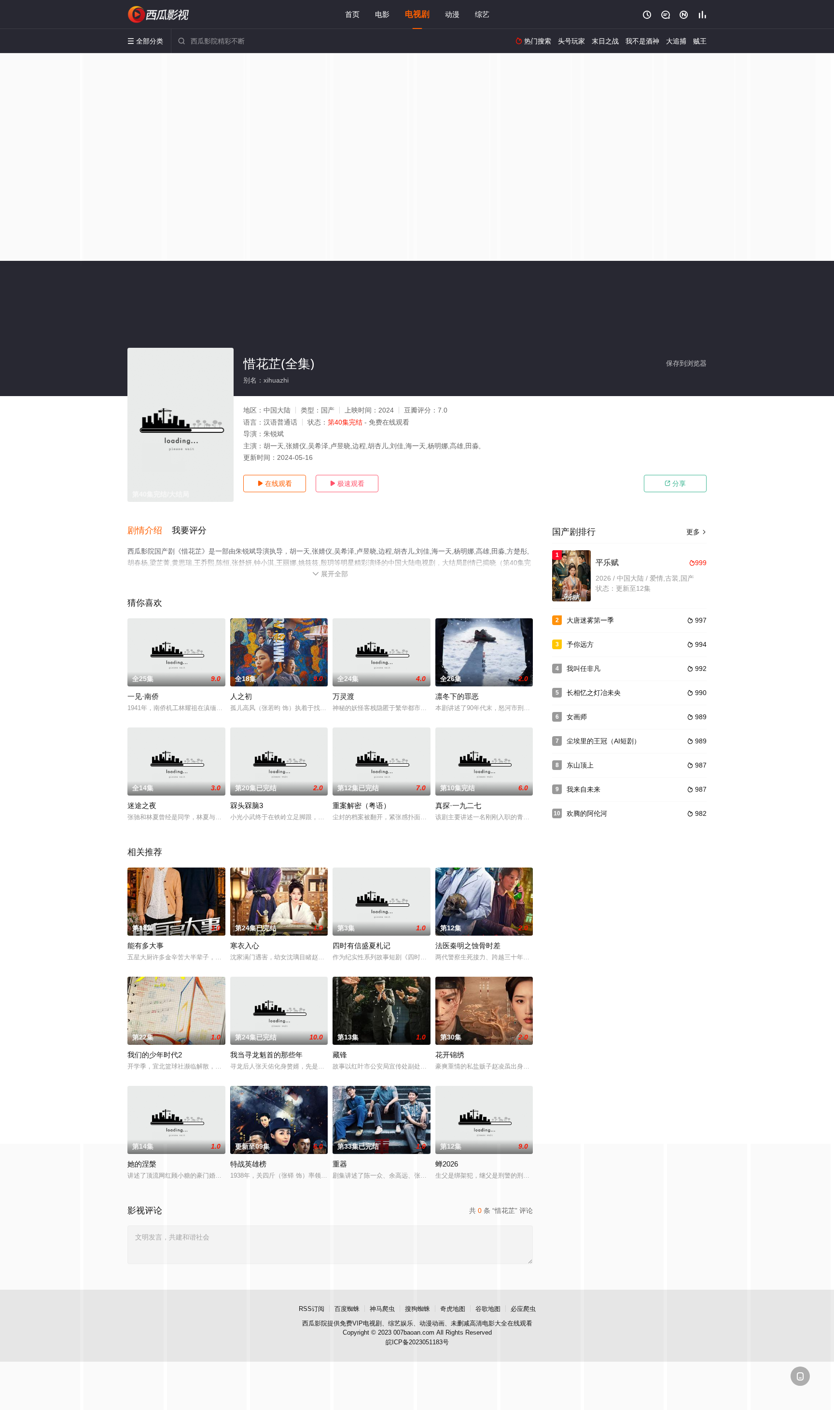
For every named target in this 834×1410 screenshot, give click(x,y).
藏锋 (340, 1055)
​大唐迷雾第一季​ (590, 620)
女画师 (577, 717)
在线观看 (274, 483)
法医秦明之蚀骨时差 (467, 945)
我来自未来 (583, 789)
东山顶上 (580, 765)
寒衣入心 (244, 945)
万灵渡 (343, 696)
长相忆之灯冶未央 (594, 693)
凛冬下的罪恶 (457, 696)
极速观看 (347, 483)
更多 (696, 532)
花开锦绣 (449, 1055)
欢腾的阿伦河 (587, 813)
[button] (149, 531)
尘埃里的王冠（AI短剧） (603, 741)
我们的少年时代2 (154, 1055)
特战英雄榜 (248, 1164)
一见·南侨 (143, 696)
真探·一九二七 (458, 805)
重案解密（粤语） (361, 805)
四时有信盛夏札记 (361, 945)
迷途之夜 (141, 805)
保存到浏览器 (686, 363)
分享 (675, 483)
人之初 (241, 696)
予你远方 (580, 644)
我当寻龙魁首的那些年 (266, 1055)
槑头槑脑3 (246, 805)
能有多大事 (145, 945)
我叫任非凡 (583, 668)
